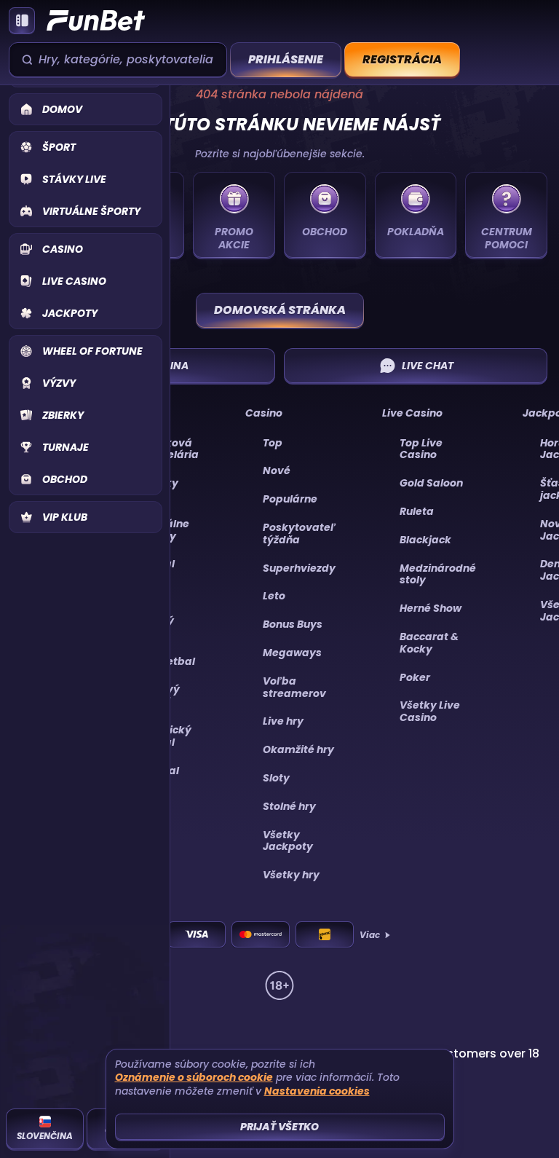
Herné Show (430, 608)
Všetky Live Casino (430, 711)
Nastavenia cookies (317, 1091)
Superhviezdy (299, 568)
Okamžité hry (298, 749)
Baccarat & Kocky (429, 642)
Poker (415, 677)
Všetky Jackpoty (288, 840)
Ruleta (417, 511)
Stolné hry (289, 806)
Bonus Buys (292, 624)
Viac (370, 935)
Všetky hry (291, 874)
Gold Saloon (431, 483)
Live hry (283, 721)
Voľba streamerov (294, 687)
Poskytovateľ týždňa (299, 533)
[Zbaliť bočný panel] (22, 20)
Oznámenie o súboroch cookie (194, 1077)
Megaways (292, 652)
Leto (274, 595)
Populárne (290, 499)
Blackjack (425, 539)
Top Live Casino (421, 449)
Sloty (276, 778)
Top (272, 443)
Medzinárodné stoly (438, 574)
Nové (276, 470)
